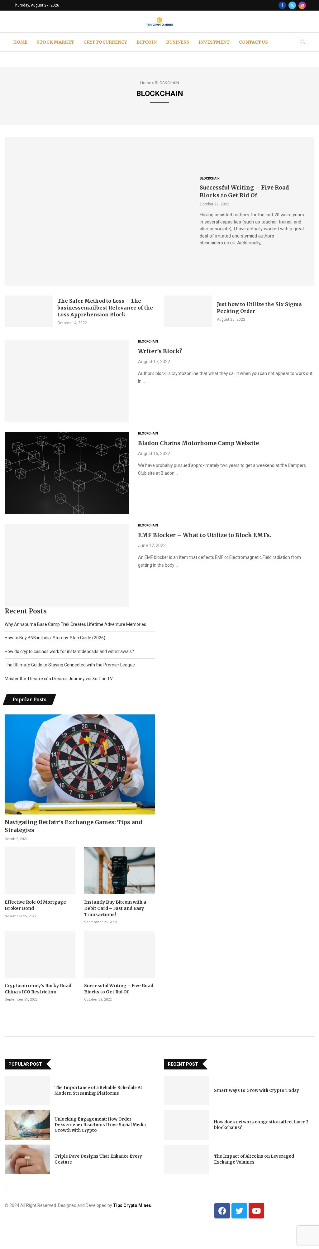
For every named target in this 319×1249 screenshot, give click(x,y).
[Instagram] (302, 5)
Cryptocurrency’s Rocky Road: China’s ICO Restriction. (39, 989)
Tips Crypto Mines (132, 1205)
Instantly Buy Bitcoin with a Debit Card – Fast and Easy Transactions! (115, 908)
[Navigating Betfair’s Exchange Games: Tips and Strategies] (80, 764)
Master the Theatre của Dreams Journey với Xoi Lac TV (59, 678)
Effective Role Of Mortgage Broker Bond (35, 905)
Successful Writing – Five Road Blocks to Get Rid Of (118, 989)
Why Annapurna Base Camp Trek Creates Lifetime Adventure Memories (75, 624)
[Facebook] (282, 5)
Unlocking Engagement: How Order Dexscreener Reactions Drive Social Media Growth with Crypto (100, 1125)
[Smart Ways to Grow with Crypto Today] (186, 1090)
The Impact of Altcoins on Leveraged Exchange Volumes (254, 1159)
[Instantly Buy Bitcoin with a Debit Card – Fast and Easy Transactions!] (119, 870)
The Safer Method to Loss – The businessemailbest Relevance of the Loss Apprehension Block (105, 308)
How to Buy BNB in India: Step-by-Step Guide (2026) (55, 637)
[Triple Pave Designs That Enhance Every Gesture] (27, 1159)
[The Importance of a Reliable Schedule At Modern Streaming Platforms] (27, 1090)
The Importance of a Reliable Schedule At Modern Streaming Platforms (98, 1090)
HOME (20, 42)
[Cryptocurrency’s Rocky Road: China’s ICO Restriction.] (40, 954)
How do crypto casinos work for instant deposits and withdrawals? (69, 651)
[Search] (303, 42)
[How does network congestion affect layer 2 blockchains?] (186, 1125)
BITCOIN (146, 42)
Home (145, 82)
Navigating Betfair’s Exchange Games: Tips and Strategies (73, 826)
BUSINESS (177, 42)
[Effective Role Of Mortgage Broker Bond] (40, 870)
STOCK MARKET (55, 42)
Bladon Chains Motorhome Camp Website (198, 443)
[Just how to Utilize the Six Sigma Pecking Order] (188, 311)
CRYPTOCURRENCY (105, 42)
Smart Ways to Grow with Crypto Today (256, 1090)
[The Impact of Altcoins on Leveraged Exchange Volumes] (186, 1159)
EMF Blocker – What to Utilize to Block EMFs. (204, 535)
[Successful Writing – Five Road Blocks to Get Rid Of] (97, 211)
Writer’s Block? (160, 351)
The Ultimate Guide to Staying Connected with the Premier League (70, 664)
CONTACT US (253, 42)
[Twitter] (292, 5)
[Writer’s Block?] (67, 381)
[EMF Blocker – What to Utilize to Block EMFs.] (67, 565)
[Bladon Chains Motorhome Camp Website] (67, 473)
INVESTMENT (214, 42)
